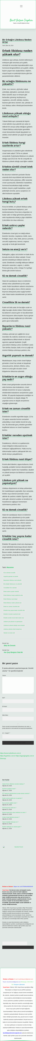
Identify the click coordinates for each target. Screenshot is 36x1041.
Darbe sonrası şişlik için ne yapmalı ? (12, 798)
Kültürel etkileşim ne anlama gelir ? (11, 826)
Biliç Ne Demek (9, 645)
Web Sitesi (5, 715)
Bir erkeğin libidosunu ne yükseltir (13, 584)
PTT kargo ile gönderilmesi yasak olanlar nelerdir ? (16, 793)
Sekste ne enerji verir (9, 633)
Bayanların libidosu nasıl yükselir (12, 580)
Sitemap (3, 758)
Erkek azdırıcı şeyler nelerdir (11, 591)
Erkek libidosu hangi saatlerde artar (13, 595)
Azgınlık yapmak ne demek (11, 576)
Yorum (4, 675)
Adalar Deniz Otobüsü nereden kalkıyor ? (13, 784)
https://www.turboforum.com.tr (10, 753)
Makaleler (10, 567)
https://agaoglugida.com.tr (25, 756)
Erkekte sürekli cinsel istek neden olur (14, 618)
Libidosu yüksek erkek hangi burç (13, 629)
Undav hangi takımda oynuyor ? (11, 817)
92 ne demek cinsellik (9, 572)
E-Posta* (4, 706)
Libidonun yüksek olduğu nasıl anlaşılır (14, 625)
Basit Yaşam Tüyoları (21, 20)
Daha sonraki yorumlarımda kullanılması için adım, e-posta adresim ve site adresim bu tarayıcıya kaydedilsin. (17, 727)
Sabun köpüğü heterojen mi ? (10, 822)
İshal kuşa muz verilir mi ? (9, 807)
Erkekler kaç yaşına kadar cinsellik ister (14, 610)
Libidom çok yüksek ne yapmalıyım (13, 621)
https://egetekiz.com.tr (7, 756)
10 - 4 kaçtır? (6, 733)
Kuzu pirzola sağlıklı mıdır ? (9, 803)
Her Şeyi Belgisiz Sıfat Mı (13, 652)
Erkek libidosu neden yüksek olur (13, 603)
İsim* (3, 697)
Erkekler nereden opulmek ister (12, 614)
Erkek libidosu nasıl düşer (11, 599)
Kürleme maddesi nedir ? (9, 788)
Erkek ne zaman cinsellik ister (12, 606)
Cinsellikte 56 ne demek (10, 587)
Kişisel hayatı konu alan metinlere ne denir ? (14, 812)
